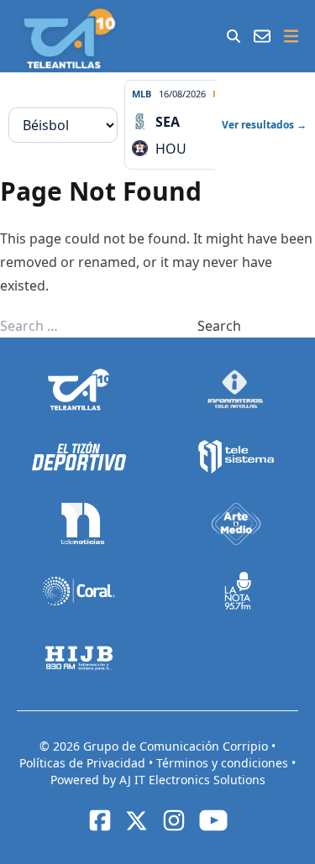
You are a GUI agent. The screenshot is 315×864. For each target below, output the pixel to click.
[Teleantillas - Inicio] (69, 39)
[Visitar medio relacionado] (79, 389)
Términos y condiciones (223, 763)
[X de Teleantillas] (137, 820)
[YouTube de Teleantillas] (213, 820)
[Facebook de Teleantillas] (100, 820)
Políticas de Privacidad (84, 763)
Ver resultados (264, 125)
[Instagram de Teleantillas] (174, 820)
